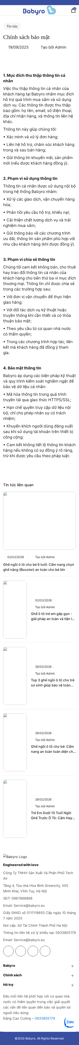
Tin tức (12, 26)
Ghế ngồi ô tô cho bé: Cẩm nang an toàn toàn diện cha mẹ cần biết (53, 749)
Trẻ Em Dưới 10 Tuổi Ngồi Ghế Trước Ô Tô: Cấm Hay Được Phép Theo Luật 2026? (51, 815)
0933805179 (45, 1018)
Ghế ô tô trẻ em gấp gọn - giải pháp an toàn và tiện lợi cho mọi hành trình (53, 616)
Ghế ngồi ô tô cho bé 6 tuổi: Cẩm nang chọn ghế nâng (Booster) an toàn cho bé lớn (38, 567)
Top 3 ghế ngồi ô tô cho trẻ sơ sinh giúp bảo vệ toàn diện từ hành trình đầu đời (52, 683)
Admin (60, 47)
